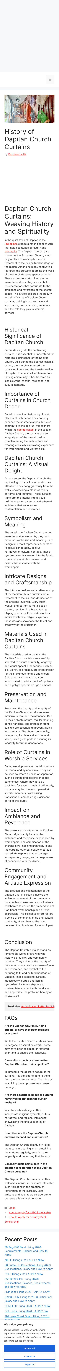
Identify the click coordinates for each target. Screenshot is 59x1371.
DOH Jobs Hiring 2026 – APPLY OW (26, 1311)
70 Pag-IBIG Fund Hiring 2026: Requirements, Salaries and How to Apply (26, 1251)
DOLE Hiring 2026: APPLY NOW (24, 1273)
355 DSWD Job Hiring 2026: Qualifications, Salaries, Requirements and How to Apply (28, 1283)
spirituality (11, 251)
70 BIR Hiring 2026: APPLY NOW (24, 1260)
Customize (29, 1356)
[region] (29, 1345)
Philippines (11, 243)
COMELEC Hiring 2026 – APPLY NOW (27, 1306)
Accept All (29, 1348)
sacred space (25, 429)
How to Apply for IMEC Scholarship (30, 1212)
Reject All (29, 1364)
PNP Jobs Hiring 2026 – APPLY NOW (27, 1291)
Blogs (12, 1207)
